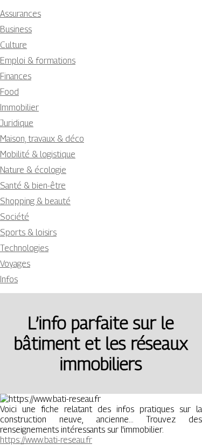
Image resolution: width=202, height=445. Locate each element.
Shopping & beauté (35, 201)
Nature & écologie (33, 170)
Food (9, 92)
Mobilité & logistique (37, 154)
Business (16, 29)
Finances (15, 76)
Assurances (20, 14)
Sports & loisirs (28, 232)
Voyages (15, 264)
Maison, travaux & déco (42, 139)
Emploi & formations (37, 60)
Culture (13, 45)
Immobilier (19, 107)
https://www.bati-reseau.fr (46, 440)
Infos (9, 279)
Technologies (24, 248)
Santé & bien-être (33, 185)
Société (14, 217)
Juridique (16, 123)
